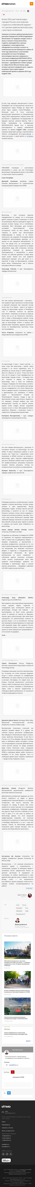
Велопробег (19, 908)
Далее (28, 1041)
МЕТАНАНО (19, 911)
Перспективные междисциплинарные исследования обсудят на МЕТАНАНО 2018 (15, 1017)
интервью (30, 136)
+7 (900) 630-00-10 (6, 1136)
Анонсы (7, 1029)
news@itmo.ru (13, 1065)
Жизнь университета (8, 1131)
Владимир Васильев (21, 924)
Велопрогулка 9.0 (20, 914)
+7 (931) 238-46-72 (6, 1138)
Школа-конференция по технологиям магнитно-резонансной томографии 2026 (15, 1033)
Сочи (26, 908)
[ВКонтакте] (3, 14)
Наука (3, 1122)
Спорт (17, 905)
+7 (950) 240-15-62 (6, 1140)
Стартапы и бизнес (7, 1128)
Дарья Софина (22, 895)
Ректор (24, 905)
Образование (6, 1125)
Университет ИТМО (18, 1077)
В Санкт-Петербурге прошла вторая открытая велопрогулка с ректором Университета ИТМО (17, 991)
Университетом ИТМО (25, 1169)
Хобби (26, 911)
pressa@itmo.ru (6, 1146)
